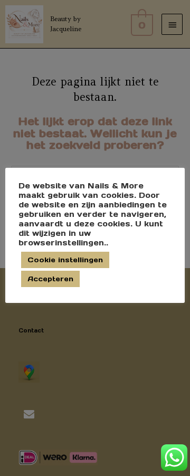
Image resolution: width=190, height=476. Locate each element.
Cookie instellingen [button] (65, 259)
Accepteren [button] (50, 278)
